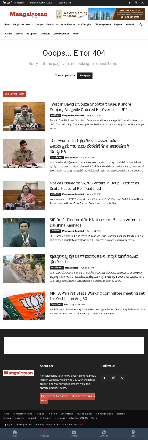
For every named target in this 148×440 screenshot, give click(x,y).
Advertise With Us (61, 34)
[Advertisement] (74, 345)
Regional (118, 24)
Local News (55, 115)
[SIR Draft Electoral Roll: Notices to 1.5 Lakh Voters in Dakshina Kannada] (24, 232)
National (130, 24)
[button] (140, 25)
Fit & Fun (50, 24)
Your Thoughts (84, 24)
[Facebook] (130, 2)
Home (6, 24)
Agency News (56, 304)
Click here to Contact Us (54, 396)
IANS (66, 305)
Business (8, 34)
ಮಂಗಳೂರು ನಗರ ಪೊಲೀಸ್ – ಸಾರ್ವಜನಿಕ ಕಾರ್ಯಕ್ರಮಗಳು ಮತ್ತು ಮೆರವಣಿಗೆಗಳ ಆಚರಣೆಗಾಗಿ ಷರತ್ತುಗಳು (89, 147)
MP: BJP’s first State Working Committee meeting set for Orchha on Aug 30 (97, 296)
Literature (45, 34)
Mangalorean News (21, 24)
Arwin (80, 425)
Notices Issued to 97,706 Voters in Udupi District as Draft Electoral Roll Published (94, 186)
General (19, 34)
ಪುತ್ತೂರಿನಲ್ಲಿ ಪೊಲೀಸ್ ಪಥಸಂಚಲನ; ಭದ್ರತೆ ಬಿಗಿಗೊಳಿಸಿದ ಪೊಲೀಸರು (94, 260)
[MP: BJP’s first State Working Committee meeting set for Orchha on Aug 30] (24, 305)
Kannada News (56, 157)
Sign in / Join (65, 3)
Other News (66, 24)
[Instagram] (136, 2)
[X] (142, 2)
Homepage (85, 76)
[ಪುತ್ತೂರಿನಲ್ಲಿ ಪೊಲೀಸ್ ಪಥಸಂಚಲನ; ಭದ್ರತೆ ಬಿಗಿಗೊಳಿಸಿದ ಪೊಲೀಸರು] (24, 268)
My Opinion (31, 34)
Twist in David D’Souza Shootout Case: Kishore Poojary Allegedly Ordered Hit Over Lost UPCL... (91, 107)
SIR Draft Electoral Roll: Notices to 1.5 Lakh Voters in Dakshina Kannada (95, 223)
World (75, 34)
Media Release (71, 158)
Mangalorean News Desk (73, 116)
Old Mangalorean (103, 24)
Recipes (39, 24)
